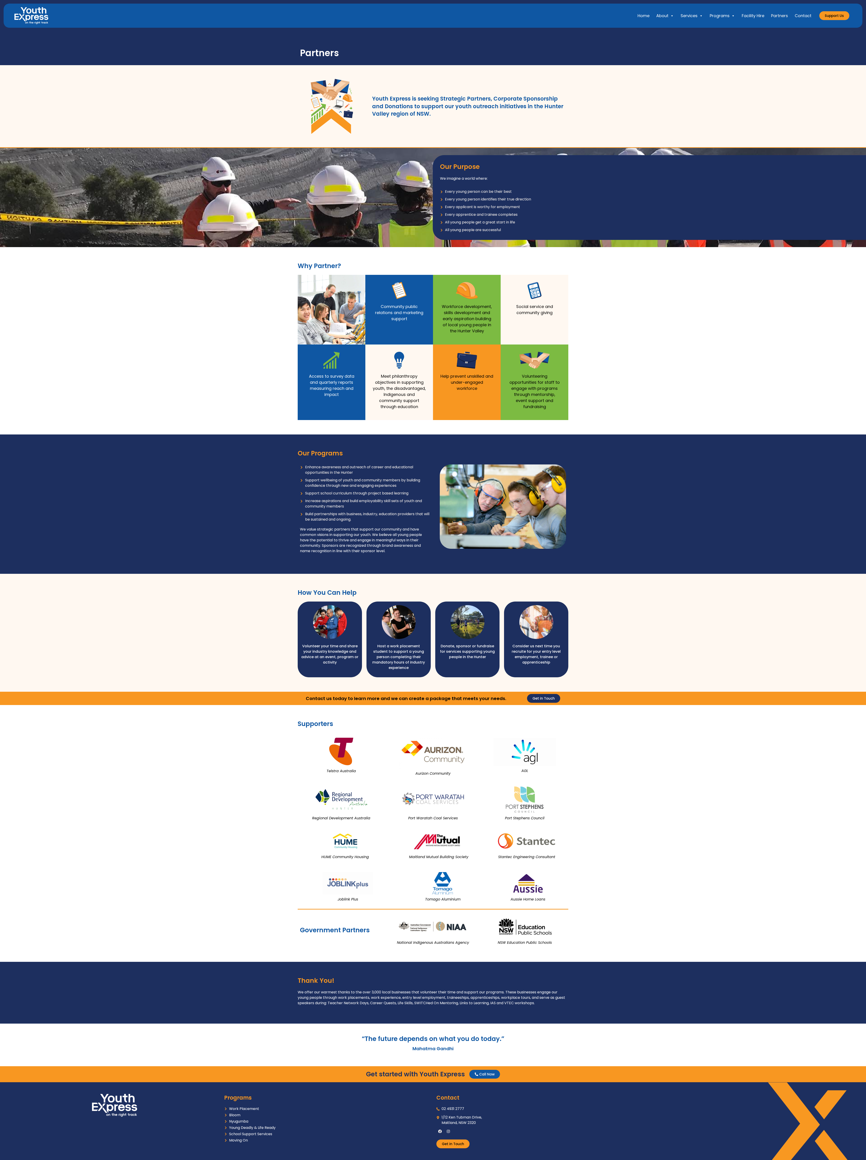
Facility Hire (753, 15)
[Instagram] (448, 1131)
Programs (720, 15)
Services (689, 15)
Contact (803, 15)
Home (644, 15)
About (662, 15)
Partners (779, 15)
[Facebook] (440, 1131)
